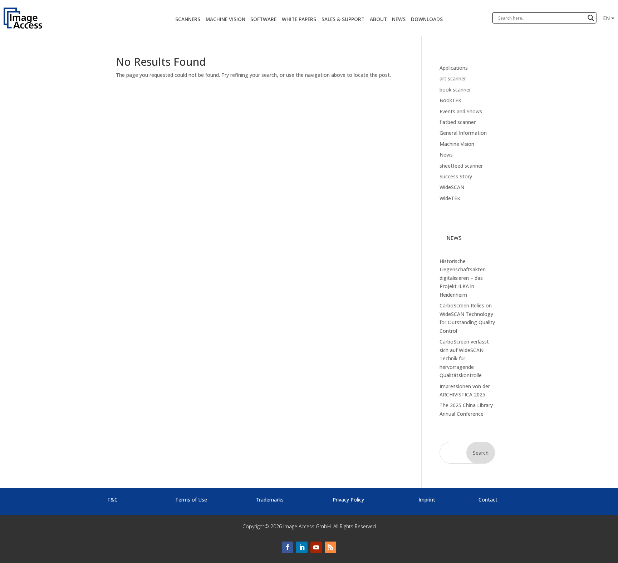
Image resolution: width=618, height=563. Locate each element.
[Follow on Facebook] (287, 547)
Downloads (427, 19)
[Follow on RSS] (330, 547)
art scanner (453, 78)
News (446, 154)
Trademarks (270, 499)
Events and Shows (461, 111)
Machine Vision (457, 143)
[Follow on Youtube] (316, 547)
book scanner (455, 89)
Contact (488, 499)
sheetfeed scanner (461, 165)
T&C (112, 499)
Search (481, 452)
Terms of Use (191, 499)
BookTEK (450, 100)
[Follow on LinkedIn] (302, 547)
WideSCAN (452, 187)
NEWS (399, 19)
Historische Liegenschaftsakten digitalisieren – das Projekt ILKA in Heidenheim (463, 278)
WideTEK (450, 198)
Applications (454, 67)
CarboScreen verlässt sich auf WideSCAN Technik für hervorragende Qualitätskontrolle (464, 358)
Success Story (456, 176)
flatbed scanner (458, 122)
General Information (463, 132)
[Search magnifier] (591, 18)
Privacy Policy (348, 499)
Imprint (426, 499)
